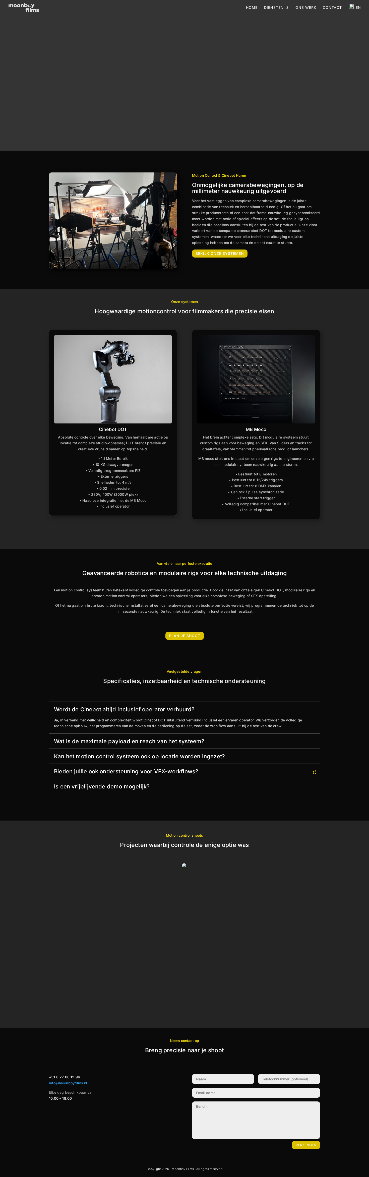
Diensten (274, 7)
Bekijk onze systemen (220, 253)
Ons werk (305, 7)
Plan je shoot (184, 636)
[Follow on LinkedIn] (81, 1110)
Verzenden (306, 1145)
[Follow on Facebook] (50, 1110)
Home (252, 7)
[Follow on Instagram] (60, 1110)
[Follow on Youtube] (71, 1110)
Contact (332, 7)
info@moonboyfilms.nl (68, 1083)
